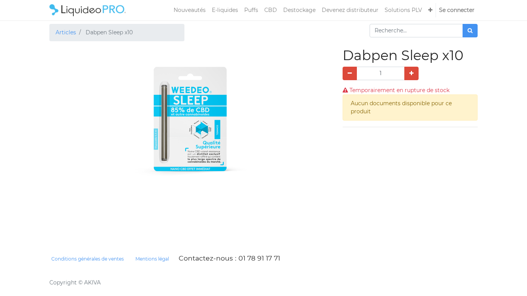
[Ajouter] (411, 73)
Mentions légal (152, 259)
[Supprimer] (350, 73)
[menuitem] (190, 10)
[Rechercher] (470, 30)
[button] (430, 10)
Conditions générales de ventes (87, 259)
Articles (66, 32)
